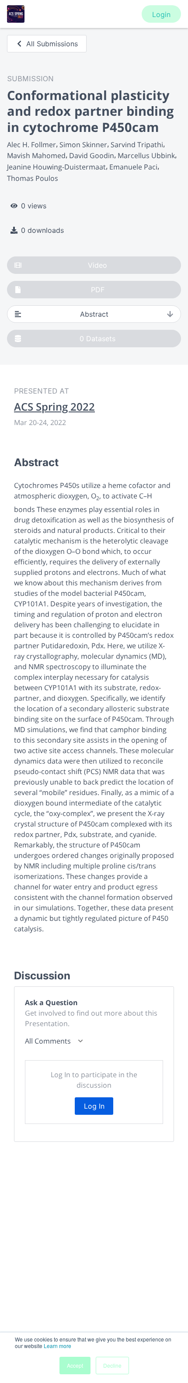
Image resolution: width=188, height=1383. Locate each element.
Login (161, 14)
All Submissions (52, 43)
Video (97, 265)
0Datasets (97, 338)
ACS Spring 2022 (54, 407)
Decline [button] (112, 1365)
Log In (94, 1106)
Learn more (57, 1345)
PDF (97, 289)
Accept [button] (75, 1365)
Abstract (94, 314)
